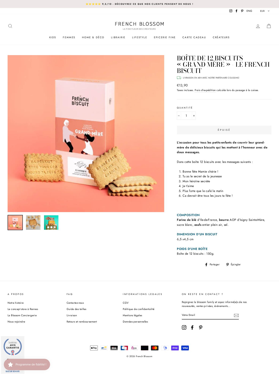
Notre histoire (16, 303)
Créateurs (221, 37)
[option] (139, 4)
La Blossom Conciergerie (22, 315)
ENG (249, 11)
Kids (52, 37)
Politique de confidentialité (138, 309)
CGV (125, 303)
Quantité (185, 107)
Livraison (72, 315)
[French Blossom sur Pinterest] (200, 327)
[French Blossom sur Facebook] (192, 327)
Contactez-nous (75, 303)
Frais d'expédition (205, 90)
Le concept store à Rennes (23, 309)
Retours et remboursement (82, 321)
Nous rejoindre (16, 321)
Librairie (118, 37)
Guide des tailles (76, 309)
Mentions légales (132, 315)
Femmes (69, 37)
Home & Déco (93, 37)
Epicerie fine (165, 37)
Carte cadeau (194, 37)
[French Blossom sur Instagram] (184, 327)
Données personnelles (135, 321)
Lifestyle (139, 37)
